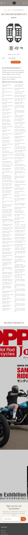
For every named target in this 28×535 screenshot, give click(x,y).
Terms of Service (4, 534)
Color (3, 58)
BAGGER (9, 10)
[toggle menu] (1, 3)
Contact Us (3, 532)
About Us (3, 530)
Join (23, 519)
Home (5, 10)
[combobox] (15, 58)
